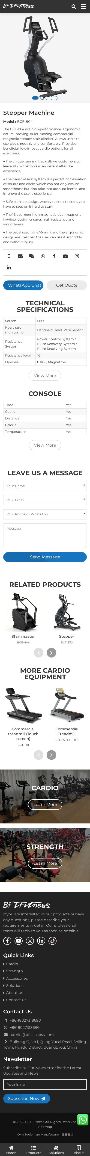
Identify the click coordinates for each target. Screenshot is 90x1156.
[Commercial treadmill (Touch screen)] (23, 705)
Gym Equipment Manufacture (38, 1134)
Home (11, 1153)
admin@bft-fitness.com (32, 1034)
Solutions (15, 985)
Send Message (45, 556)
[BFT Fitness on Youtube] (19, 941)
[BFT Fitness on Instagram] (30, 941)
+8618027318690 (25, 1027)
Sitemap (45, 1127)
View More (45, 375)
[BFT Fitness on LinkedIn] (41, 941)
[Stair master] (23, 613)
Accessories (17, 978)
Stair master (23, 636)
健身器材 (67, 1134)
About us (14, 992)
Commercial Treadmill (66, 731)
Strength (14, 971)
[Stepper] (67, 613)
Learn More (45, 804)
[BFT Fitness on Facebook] (7, 941)
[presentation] (38, 653)
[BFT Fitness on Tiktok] (52, 941)
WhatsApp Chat (24, 285)
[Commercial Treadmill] (67, 705)
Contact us (16, 999)
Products (33, 1153)
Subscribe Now (23, 1098)
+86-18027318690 (25, 1020)
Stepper (66, 636)
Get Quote (67, 285)
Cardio (12, 963)
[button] (35, 98)
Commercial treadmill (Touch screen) (23, 734)
